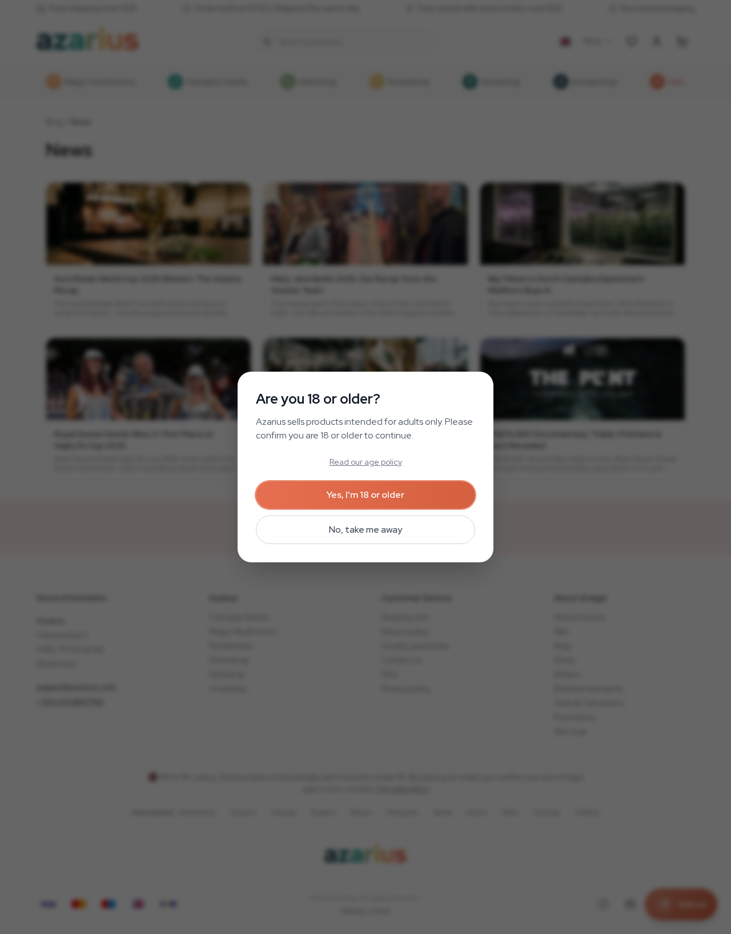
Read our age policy (366, 462)
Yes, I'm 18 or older (365, 495)
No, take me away (365, 530)
